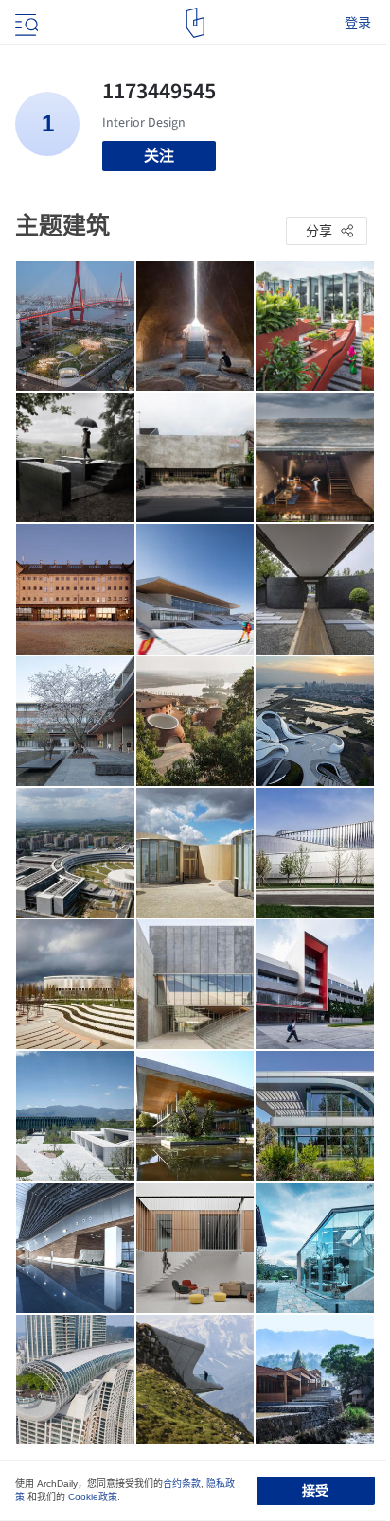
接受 (315, 1490)
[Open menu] (24, 22)
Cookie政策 (92, 1497)
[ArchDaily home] (195, 23)
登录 (358, 22)
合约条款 (182, 1483)
